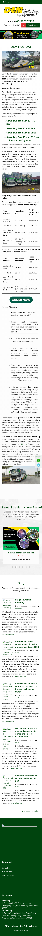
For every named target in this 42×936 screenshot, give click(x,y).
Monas (24, 444)
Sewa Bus (18, 611)
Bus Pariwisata (8, 878)
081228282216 (25, 21)
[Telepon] (39, 465)
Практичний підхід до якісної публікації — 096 (26, 781)
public (17, 655)
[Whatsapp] (39, 460)
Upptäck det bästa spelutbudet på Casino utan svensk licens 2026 (27, 647)
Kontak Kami (32, 25)
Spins (17, 745)
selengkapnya (8, 637)
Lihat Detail (23, 538)
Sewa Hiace (7, 874)
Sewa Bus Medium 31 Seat (21, 132)
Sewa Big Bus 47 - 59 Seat (21, 128)
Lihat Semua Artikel (31, 814)
